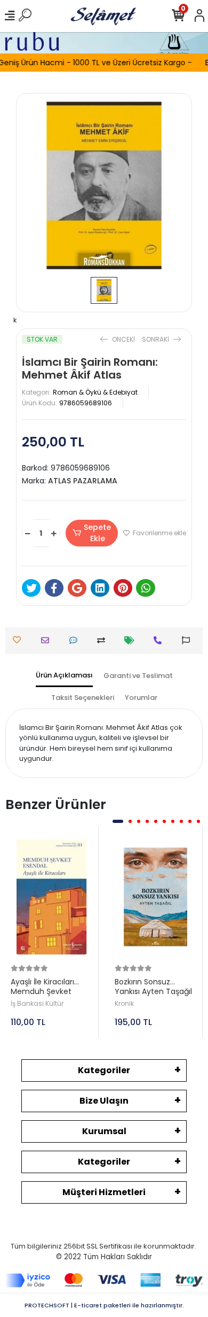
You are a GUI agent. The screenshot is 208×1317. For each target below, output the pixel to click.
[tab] (64, 676)
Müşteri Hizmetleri (104, 1192)
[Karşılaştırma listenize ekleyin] (103, 640)
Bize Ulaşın (104, 1101)
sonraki (156, 339)
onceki (123, 339)
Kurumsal (104, 1131)
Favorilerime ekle (158, 532)
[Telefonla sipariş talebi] (160, 640)
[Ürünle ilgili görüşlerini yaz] (76, 640)
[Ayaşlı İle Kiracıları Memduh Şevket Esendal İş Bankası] (52, 897)
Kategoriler (104, 1070)
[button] (118, 821)
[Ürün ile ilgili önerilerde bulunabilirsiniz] (188, 640)
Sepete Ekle (97, 533)
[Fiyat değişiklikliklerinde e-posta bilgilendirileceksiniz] (132, 640)
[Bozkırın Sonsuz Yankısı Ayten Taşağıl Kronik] (156, 897)
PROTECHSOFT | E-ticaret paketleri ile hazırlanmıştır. (104, 1305)
